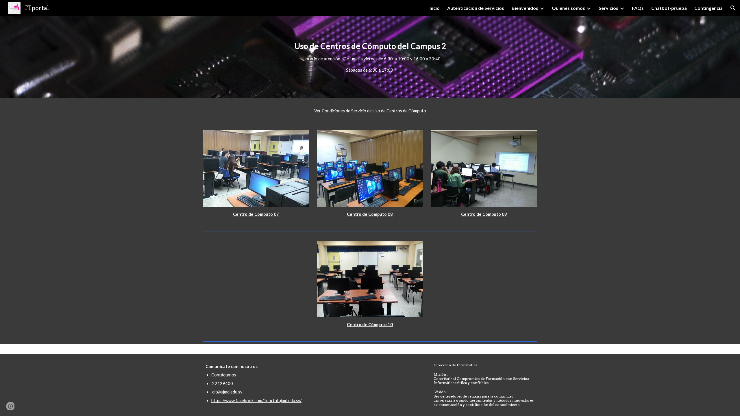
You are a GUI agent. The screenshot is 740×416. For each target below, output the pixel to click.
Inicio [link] (434, 8)
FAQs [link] (638, 8)
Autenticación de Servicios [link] (475, 8)
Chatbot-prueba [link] (669, 8)
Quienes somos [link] (568, 8)
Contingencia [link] (708, 8)
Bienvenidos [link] (525, 8)
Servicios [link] (608, 8)
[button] (733, 8)
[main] (370, 57)
